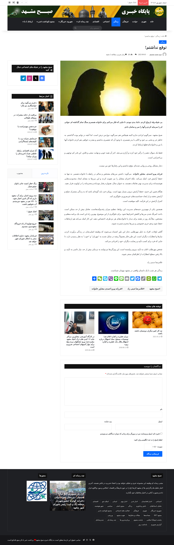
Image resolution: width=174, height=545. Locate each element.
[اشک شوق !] (46, 215)
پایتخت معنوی (138, 520)
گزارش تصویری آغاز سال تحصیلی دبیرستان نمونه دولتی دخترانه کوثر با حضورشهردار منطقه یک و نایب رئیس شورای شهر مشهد (68, 500)
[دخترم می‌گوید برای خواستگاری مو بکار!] (46, 106)
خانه (152, 22)
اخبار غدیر (134, 501)
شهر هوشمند (99, 506)
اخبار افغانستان (147, 501)
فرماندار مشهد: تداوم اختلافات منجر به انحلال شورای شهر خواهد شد (24, 238)
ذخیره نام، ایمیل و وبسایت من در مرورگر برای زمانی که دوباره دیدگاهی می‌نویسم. (130, 434)
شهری (143, 22)
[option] (68, 496)
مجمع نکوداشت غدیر (46, 22)
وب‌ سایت (107, 421)
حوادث (135, 22)
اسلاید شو (105, 501)
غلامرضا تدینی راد (135, 289)
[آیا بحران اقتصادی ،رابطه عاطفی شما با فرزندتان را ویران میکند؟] (46, 154)
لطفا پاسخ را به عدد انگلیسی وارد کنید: (148, 440)
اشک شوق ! (32, 212)
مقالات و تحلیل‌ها (134, 515)
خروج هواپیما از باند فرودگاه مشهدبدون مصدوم (119, 2)
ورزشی (110, 515)
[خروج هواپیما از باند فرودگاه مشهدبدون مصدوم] (46, 227)
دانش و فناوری (141, 506)
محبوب (20, 173)
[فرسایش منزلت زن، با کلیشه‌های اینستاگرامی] (46, 142)
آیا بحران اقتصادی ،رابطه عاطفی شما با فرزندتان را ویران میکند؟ (26, 153)
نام (161, 409)
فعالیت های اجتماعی (123, 511)
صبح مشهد (154, 289)
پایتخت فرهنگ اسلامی (154, 520)
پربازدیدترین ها (125, 520)
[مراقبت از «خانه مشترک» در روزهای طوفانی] (46, 118)
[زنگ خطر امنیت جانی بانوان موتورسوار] (46, 187)
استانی (114, 501)
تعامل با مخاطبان (155, 506)
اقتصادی (96, 22)
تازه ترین (45, 173)
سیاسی (109, 506)
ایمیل (160, 421)
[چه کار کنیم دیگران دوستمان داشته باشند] (147, 319)
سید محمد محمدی (156, 55)
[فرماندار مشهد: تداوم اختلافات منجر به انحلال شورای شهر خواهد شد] (46, 239)
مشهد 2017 (157, 515)
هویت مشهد (121, 515)
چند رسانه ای (83, 22)
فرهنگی (125, 22)
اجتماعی (106, 22)
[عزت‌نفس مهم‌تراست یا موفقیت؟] (46, 130)
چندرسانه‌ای (100, 520)
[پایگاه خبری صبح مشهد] (87, 12)
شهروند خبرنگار (156, 511)
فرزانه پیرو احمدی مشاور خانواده (106, 289)
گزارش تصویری (156, 525)
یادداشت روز (143, 525)
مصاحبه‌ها (147, 515)
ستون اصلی (120, 506)
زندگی (115, 22)
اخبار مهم (124, 501)
